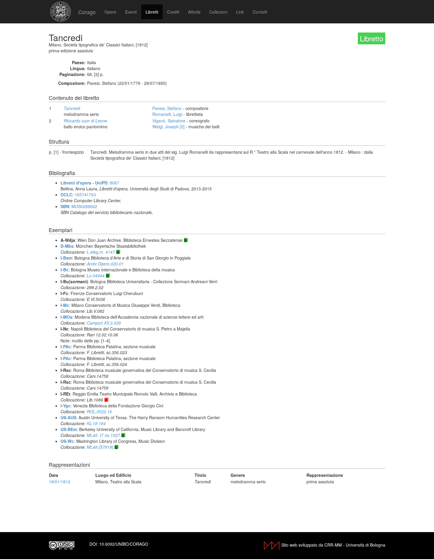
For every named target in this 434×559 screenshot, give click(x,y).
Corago (87, 12)
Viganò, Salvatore (168, 121)
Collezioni (218, 12)
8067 (114, 183)
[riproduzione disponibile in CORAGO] (106, 400)
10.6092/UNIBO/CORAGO (123, 544)
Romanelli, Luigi (167, 114)
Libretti (152, 12)
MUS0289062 (84, 206)
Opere (110, 12)
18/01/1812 (59, 482)
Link (240, 12)
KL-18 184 (96, 423)
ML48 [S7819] (100, 447)
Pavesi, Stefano (167, 108)
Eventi (131, 12)
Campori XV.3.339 (104, 323)
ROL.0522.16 (99, 411)
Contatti (260, 12)
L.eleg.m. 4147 (101, 252)
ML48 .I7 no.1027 (103, 435)
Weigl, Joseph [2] (168, 126)
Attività (194, 12)
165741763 (85, 194)
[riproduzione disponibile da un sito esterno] (186, 240)
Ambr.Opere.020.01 (105, 264)
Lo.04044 (96, 275)
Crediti (173, 12)
